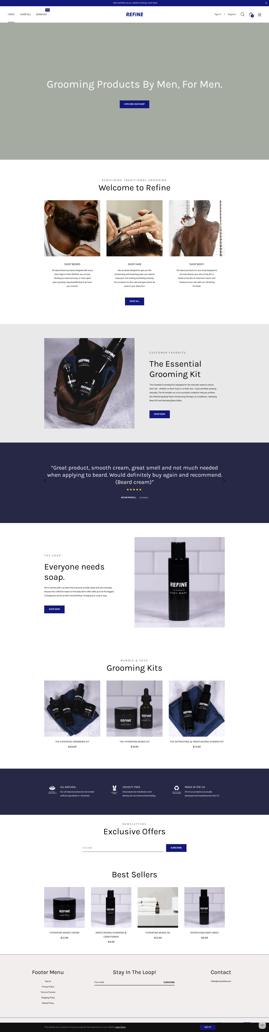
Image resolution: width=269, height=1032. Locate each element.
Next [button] (224, 480)
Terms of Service (47, 992)
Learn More (120, 1027)
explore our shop (134, 104)
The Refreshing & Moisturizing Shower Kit (197, 741)
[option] (134, 480)
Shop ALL (134, 301)
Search (48, 981)
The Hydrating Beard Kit (135, 741)
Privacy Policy (48, 987)
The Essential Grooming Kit (72, 741)
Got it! (208, 1027)
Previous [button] (45, 480)
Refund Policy (48, 1003)
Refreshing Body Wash (204, 932)
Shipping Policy (48, 998)
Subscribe (169, 982)
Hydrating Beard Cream (64, 932)
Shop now (159, 414)
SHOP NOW (152, 3)
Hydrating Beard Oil (157, 932)
